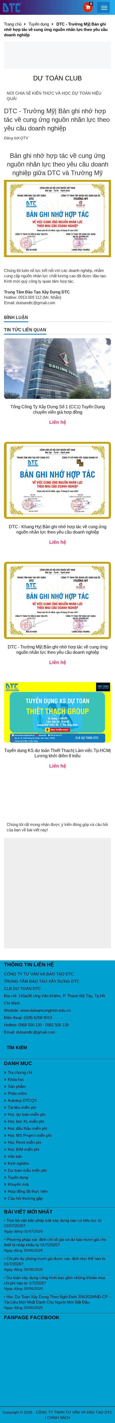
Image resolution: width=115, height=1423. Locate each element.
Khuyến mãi (18, 1184)
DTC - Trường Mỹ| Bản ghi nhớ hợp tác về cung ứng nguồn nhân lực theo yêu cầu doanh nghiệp (58, 650)
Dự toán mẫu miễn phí (27, 1170)
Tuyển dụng (18, 1177)
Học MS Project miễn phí (30, 1135)
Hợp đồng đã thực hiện (28, 1191)
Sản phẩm (17, 1086)
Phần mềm (17, 1093)
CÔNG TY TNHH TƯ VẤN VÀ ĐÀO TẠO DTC (74, 1412)
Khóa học (16, 1079)
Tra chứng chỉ (20, 1072)
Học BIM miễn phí (23, 1149)
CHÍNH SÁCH (58, 1417)
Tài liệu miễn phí (22, 1107)
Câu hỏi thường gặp (25, 1198)
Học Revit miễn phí (24, 1142)
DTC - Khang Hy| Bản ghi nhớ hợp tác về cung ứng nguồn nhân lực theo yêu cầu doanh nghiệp (57, 529)
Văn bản (15, 1156)
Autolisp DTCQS (22, 1100)
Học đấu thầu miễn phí (27, 1128)
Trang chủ (12, 24)
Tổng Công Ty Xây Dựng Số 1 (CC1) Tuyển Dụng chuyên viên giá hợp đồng (57, 409)
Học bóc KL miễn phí (26, 1121)
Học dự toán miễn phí (26, 1114)
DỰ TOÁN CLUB (57, 78)
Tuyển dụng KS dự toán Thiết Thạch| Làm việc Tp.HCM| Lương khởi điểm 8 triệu (57, 753)
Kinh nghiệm (18, 1163)
